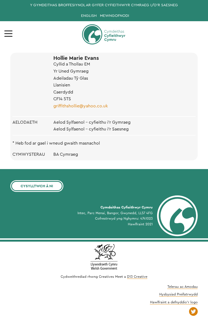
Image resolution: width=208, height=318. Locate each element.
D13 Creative (137, 276)
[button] (8, 33)
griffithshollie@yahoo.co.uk (80, 106)
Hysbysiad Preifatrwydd (178, 294)
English (89, 16)
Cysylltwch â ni (37, 185)
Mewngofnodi (114, 16)
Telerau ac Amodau (182, 286)
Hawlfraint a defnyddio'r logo (174, 302)
